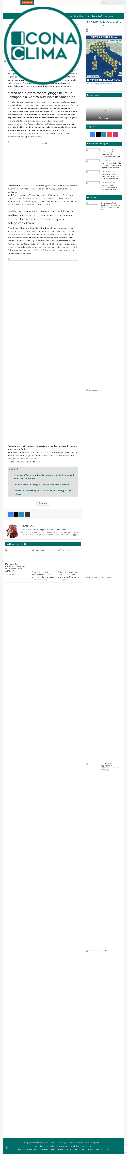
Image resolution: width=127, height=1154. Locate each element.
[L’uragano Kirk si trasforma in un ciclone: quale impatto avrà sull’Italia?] (16, 555)
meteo (43, 503)
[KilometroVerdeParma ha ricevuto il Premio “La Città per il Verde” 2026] (93, 175)
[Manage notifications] (6, 1148)
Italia (41, 1149)
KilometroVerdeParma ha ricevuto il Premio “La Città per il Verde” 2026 (111, 176)
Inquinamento (63, 1149)
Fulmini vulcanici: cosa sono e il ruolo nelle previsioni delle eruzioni (68, 574)
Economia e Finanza (99, 16)
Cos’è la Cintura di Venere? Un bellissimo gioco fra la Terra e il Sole (43, 574)
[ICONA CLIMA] (43, 46)
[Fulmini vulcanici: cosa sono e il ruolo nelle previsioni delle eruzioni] (69, 559)
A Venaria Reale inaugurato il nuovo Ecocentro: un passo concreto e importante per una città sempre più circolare (111, 187)
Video (111, 16)
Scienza (53, 1149)
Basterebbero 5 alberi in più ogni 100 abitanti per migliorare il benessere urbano (111, 165)
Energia (87, 16)
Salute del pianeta (31, 1149)
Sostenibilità (74, 1149)
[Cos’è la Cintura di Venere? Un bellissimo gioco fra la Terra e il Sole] (43, 559)
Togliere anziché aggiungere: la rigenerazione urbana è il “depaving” (111, 154)
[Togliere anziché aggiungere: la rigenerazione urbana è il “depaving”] (93, 153)
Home (20, 1149)
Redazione (27, 526)
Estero (46, 1149)
